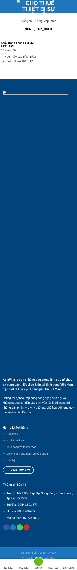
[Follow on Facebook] (6, 527)
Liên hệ (11, 460)
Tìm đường (8, 568)
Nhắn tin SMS (68, 568)
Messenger (53, 568)
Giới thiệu (12, 434)
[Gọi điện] (38, 562)
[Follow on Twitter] (13, 527)
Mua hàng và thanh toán (21, 447)
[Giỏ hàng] (72, 6)
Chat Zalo (23, 568)
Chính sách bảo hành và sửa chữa (27, 453)
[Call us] (20, 527)
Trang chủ (27, 21)
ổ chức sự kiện (16, 440)
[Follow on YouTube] (26, 527)
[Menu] (5, 6)
